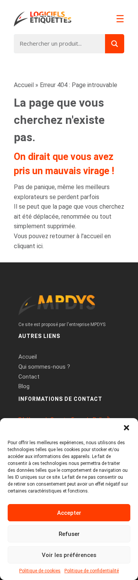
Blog (24, 386)
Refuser (69, 534)
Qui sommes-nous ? (44, 366)
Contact (28, 376)
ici (40, 246)
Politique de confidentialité (91, 570)
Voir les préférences (69, 555)
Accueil (24, 85)
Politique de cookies (40, 570)
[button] (126, 428)
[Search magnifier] (114, 43)
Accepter (69, 512)
